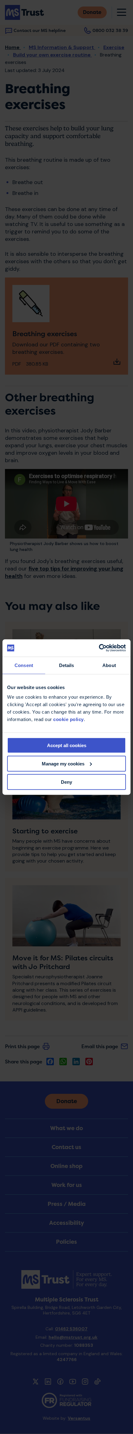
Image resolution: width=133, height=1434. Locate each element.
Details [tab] (66, 665)
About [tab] (109, 665)
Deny (66, 781)
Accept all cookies (66, 745)
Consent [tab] (24, 665)
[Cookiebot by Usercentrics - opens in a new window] (99, 648)
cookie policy (68, 719)
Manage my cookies (63, 763)
